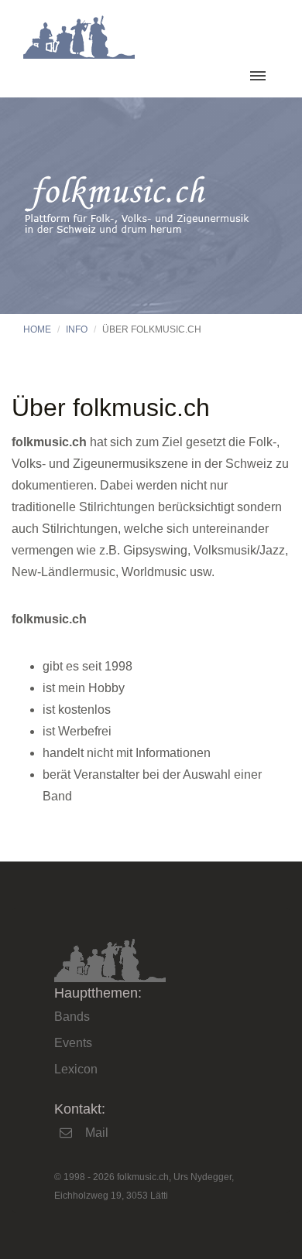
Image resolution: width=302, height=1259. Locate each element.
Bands (72, 1016)
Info (77, 329)
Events (73, 1042)
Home (37, 329)
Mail (96, 1132)
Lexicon (76, 1069)
